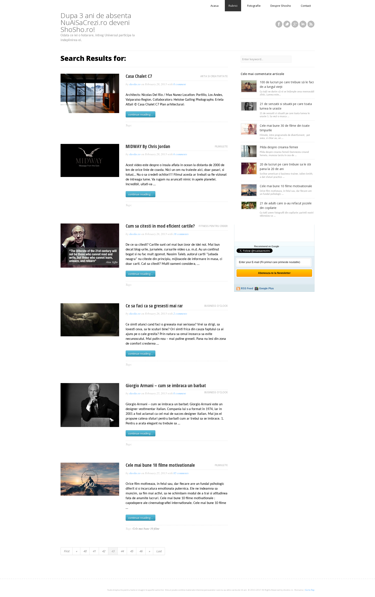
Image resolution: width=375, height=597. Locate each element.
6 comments (180, 154)
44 (122, 551)
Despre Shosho (280, 6)
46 (140, 551)
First (66, 551)
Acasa (215, 6)
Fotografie (254, 6)
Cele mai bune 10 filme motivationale (160, 465)
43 (112, 551)
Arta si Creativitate (214, 76)
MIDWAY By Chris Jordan (148, 146)
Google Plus (266, 288)
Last (159, 551)
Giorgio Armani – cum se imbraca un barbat (166, 385)
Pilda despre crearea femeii (279, 147)
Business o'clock (216, 306)
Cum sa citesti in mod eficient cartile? (160, 226)
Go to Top (309, 590)
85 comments (181, 473)
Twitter (286, 24)
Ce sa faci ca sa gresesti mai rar (154, 306)
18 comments (181, 234)
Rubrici (233, 6)
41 (94, 551)
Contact (306, 6)
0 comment (179, 84)
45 (131, 551)
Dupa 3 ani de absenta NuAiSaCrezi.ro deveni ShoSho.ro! (96, 22)
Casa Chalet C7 (139, 76)
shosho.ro (135, 84)
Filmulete (221, 146)
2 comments (180, 313)
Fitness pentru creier (213, 226)
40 (84, 551)
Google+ (294, 24)
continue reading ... (140, 114)
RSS (311, 24)
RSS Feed (247, 288)
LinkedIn (302, 24)
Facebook (278, 24)
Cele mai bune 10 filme (146, 528)
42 (103, 551)
